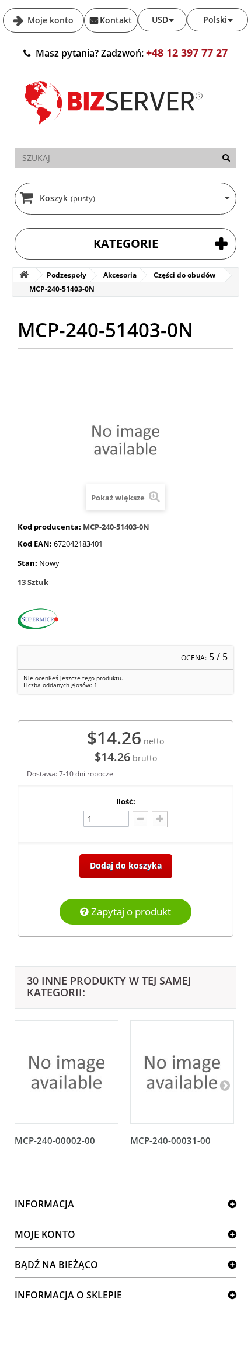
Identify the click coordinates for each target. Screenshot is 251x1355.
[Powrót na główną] (24, 275)
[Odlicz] (140, 819)
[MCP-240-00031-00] (182, 1072)
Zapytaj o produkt (130, 911)
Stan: (27, 563)
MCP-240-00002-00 (55, 1140)
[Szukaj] (226, 158)
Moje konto (49, 20)
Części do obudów (184, 275)
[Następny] (225, 1085)
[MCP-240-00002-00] (66, 1072)
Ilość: (125, 801)
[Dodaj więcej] (160, 819)
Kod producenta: (49, 526)
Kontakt (116, 20)
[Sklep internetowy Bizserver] (114, 129)
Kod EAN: (35, 543)
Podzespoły (66, 275)
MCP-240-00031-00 (170, 1140)
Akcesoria (120, 275)
